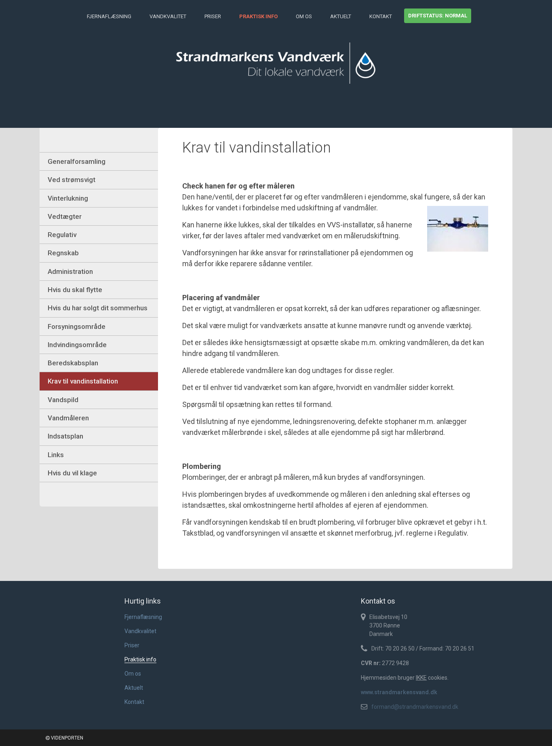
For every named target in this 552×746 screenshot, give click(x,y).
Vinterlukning (68, 198)
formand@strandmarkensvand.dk (414, 707)
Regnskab (63, 253)
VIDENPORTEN (66, 738)
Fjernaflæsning (109, 16)
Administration (70, 271)
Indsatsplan (65, 436)
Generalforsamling (76, 161)
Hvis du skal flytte (75, 290)
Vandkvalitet (168, 16)
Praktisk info (258, 16)
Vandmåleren (68, 418)
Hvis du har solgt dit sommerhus (97, 308)
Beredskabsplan (73, 363)
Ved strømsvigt (71, 180)
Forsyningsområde (76, 326)
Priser (212, 16)
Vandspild (63, 400)
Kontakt (380, 16)
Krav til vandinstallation (83, 381)
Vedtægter (65, 216)
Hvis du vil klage (72, 473)
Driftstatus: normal (437, 16)
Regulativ (62, 235)
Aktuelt (340, 16)
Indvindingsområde (77, 345)
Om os (304, 16)
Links (56, 455)
